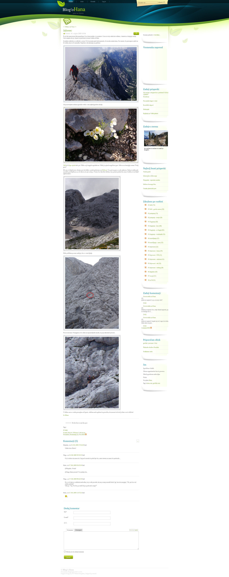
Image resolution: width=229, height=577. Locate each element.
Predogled (78, 530)
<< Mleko (66, 27)
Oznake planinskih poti (149, 188)
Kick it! (70, 432)
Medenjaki (146, 109)
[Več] (144, 303)
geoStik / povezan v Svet (150, 343)
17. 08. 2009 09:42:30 (75, 479)
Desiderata (146, 97)
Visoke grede (147, 172)
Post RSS (82, 434)
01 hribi (65, 430)
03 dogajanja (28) (153, 222)
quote (136, 530)
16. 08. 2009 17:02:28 (77, 445)
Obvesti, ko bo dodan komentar (75, 552)
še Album (66, 415)
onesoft (94, 573)
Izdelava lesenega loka (149, 184)
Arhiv (82, 1)
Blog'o (74, 9)
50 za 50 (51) (151, 280)
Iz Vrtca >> (73, 27)
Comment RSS (145, 328)
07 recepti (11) (152, 276)
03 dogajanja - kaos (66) (155, 226)
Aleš (64, 165)
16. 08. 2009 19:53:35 (75, 455)
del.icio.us (82, 432)
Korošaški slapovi (148, 105)
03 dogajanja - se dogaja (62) (156, 230)
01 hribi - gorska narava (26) (156, 209)
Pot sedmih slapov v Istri (150, 101)
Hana (150, 380)
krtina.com (149, 383)
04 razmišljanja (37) (153, 238)
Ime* (65, 512)
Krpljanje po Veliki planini (150, 113)
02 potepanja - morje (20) (155, 217)
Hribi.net (104, 170)
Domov (71, 1)
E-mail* (66, 517)
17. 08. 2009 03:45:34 (75, 465)
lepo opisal (72, 165)
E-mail (65, 432)
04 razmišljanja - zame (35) (155, 242)
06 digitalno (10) (152, 272)
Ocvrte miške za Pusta (149, 296)
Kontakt (93, 1)
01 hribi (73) (151, 205)
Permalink (66, 434)
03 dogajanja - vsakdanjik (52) (156, 234)
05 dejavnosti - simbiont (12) (156, 259)
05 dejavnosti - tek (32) (154, 263)
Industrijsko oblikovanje (150, 176)
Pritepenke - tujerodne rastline (151, 180)
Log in (104, 1)
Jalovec (67, 30)
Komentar (70, 530)
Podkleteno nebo (148, 351)
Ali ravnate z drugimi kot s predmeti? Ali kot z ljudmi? (155, 93)
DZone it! (76, 432)
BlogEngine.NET (73, 572)
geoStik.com (156, 383)
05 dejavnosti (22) (153, 247)
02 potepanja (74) (153, 213)
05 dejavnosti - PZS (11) (155, 255)
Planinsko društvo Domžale (151, 347)
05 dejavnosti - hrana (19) (155, 251)
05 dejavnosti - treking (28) (155, 267)
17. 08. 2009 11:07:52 (75, 493)
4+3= (65, 523)
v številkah (156, 35)
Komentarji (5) (74, 434)
